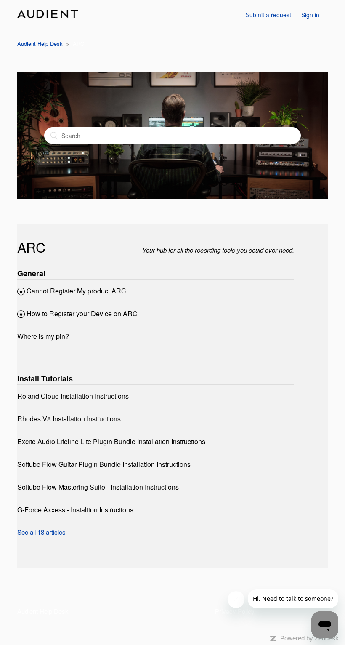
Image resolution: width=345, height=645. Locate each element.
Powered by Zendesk (309, 638)
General (31, 273)
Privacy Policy (235, 611)
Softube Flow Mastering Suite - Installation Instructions (98, 487)
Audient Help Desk (40, 44)
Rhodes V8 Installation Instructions (69, 419)
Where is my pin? (43, 336)
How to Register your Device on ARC (82, 313)
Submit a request (268, 15)
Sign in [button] (310, 15)
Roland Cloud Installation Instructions (73, 396)
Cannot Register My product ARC (76, 291)
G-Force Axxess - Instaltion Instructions (75, 509)
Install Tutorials (45, 378)
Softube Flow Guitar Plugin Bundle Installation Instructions (104, 464)
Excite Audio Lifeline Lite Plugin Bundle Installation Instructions (111, 441)
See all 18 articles (41, 532)
